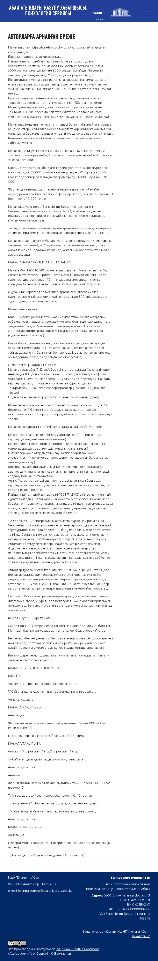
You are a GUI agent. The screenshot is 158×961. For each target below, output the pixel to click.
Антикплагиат (48, 98)
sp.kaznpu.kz (141, 936)
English (97, 19)
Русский (98, 26)
